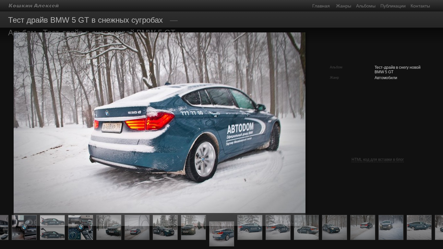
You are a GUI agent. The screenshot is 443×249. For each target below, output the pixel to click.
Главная (321, 5)
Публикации (393, 5)
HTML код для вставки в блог (378, 159)
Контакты (420, 5)
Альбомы (366, 5)
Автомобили (386, 78)
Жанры (343, 5)
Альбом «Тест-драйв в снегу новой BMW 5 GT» (94, 32)
